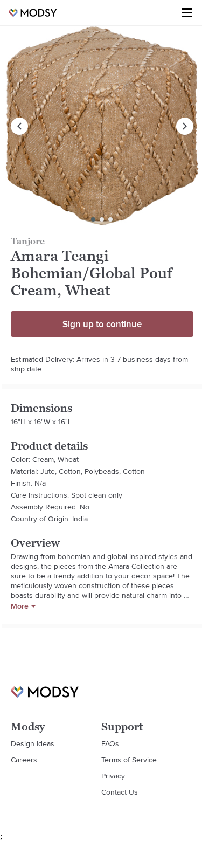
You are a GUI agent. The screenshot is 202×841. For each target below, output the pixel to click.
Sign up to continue (102, 324)
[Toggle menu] (187, 13)
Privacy (113, 776)
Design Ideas (32, 743)
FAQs (110, 743)
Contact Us (119, 792)
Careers (24, 759)
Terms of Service (129, 759)
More (20, 606)
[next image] (184, 126)
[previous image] (19, 126)
